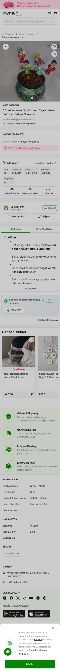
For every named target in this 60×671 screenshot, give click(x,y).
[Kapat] (53, 628)
